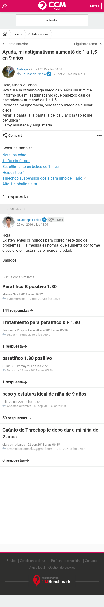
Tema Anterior (17, 44)
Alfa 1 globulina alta (19, 184)
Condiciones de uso (33, 561)
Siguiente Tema (85, 44)
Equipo (11, 561)
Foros (17, 34)
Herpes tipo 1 (13, 172)
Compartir (16, 135)
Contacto (91, 561)
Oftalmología (38, 34)
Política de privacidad (66, 561)
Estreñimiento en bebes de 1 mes (30, 166)
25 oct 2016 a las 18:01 (69, 74)
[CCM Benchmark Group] (52, 581)
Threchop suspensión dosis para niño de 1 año (42, 178)
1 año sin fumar (16, 161)
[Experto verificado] (48, 74)
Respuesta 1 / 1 (15, 209)
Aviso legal (37, 567)
